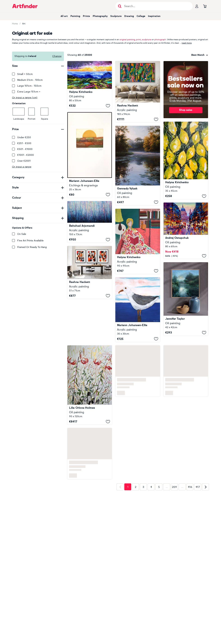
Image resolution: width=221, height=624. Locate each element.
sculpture (146, 39)
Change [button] (56, 56)
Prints (86, 16)
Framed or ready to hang (32, 247)
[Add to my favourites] (108, 105)
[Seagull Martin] (137, 309)
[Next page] (205, 443)
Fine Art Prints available (30, 240)
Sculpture (116, 16)
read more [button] (187, 43)
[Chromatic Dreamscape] (89, 222)
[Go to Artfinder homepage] (25, 6)
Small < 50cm (25, 74)
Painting (75, 16)
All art (64, 16)
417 (198, 443)
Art (23, 23)
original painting (127, 39)
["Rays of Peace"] (137, 165)
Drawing (129, 16)
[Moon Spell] (186, 299)
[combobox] (199, 55)
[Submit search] (119, 6)
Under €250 (24, 137)
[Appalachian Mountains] (89, 85)
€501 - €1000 (24, 149)
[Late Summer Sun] (89, 155)
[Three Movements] (89, 272)
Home (15, 23)
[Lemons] (186, 160)
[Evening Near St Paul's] (186, 231)
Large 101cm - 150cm (29, 85)
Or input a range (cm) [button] (24, 97)
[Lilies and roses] (89, 341)
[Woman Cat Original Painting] (137, 241)
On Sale (21, 234)
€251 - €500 (24, 143)
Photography (100, 16)
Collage (141, 16)
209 (174, 443)
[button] (199, 55)
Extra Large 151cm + (28, 91)
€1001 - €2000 (25, 155)
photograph (160, 39)
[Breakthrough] (137, 91)
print (138, 39)
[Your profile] (197, 6)
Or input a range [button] (21, 166)
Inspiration (154, 16)
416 (190, 443)
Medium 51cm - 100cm (30, 79)
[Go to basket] (205, 6)
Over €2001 (24, 160)
